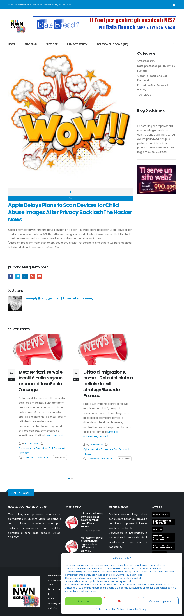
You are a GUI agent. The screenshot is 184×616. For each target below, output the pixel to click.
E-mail (39, 276)
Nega (122, 601)
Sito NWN (30, 44)
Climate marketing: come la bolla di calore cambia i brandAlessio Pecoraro (92, 520)
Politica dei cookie (105, 609)
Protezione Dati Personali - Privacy (163, 546)
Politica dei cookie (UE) (112, 44)
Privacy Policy (77, 44)
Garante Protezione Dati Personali (161, 537)
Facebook (10, 276)
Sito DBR (52, 44)
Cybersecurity (27, 448)
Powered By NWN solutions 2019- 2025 (57, 580)
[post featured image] (38, 349)
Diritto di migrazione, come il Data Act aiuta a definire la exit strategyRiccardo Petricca (108, 384)
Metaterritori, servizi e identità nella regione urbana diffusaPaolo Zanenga (40, 381)
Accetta (83, 601)
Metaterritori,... (56, 435)
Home (11, 44)
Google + (32, 276)
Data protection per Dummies (156, 66)
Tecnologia (144, 94)
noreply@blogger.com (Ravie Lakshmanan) (59, 298)
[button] (174, 44)
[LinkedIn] (173, 4)
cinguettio (17, 276)
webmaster (32, 443)
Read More (54, 247)
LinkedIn (25, 276)
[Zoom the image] (104, 18)
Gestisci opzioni (160, 601)
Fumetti (142, 71)
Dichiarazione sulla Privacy (131, 609)
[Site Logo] (17, 24)
